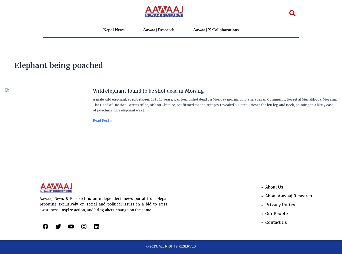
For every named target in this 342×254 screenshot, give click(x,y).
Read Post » (102, 120)
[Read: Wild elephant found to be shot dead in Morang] (46, 111)
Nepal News (113, 29)
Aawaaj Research (158, 29)
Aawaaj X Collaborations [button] (216, 29)
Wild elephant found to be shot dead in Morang (148, 91)
